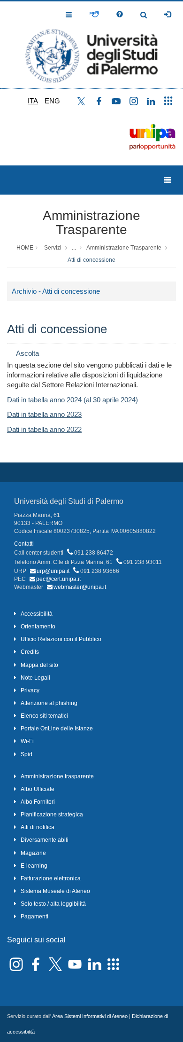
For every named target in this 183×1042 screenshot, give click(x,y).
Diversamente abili (45, 840)
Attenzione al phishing (49, 703)
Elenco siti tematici (44, 716)
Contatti (24, 544)
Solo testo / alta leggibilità (53, 904)
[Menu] (167, 180)
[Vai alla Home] (91, 44)
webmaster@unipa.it (79, 587)
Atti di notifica (37, 827)
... (74, 247)
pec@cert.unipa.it (58, 579)
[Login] (167, 14)
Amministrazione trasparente (57, 776)
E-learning (34, 865)
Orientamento (38, 626)
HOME (24, 247)
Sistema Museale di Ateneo (55, 891)
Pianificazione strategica (52, 814)
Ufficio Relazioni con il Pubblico (61, 639)
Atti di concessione (91, 260)
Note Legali (35, 677)
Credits (30, 652)
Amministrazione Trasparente (91, 222)
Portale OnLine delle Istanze (57, 728)
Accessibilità (37, 614)
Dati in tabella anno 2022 (44, 429)
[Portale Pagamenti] (94, 14)
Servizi (52, 247)
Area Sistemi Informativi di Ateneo (90, 1016)
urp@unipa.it (53, 571)
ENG (52, 101)
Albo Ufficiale (37, 789)
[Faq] (119, 14)
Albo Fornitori (38, 802)
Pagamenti (34, 916)
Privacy (30, 690)
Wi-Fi (27, 741)
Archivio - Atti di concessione (56, 291)
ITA (33, 101)
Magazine (33, 853)
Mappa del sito (39, 665)
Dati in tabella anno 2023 (44, 414)
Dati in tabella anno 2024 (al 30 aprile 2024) (72, 400)
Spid (26, 754)
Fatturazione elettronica (51, 878)
